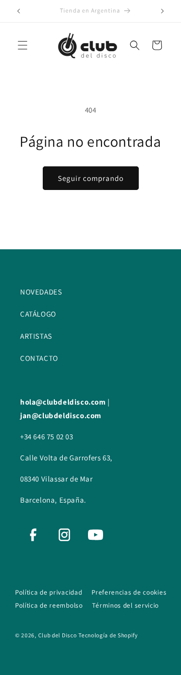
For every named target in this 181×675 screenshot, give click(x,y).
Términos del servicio (125, 605)
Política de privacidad (49, 592)
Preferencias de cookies (129, 592)
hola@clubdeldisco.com (64, 402)
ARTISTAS (36, 336)
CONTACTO (39, 358)
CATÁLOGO (38, 314)
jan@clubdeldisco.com (61, 415)
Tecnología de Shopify (108, 635)
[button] (23, 45)
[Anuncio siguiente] (162, 11)
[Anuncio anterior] (19, 11)
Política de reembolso (49, 605)
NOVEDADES (41, 292)
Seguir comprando (91, 178)
